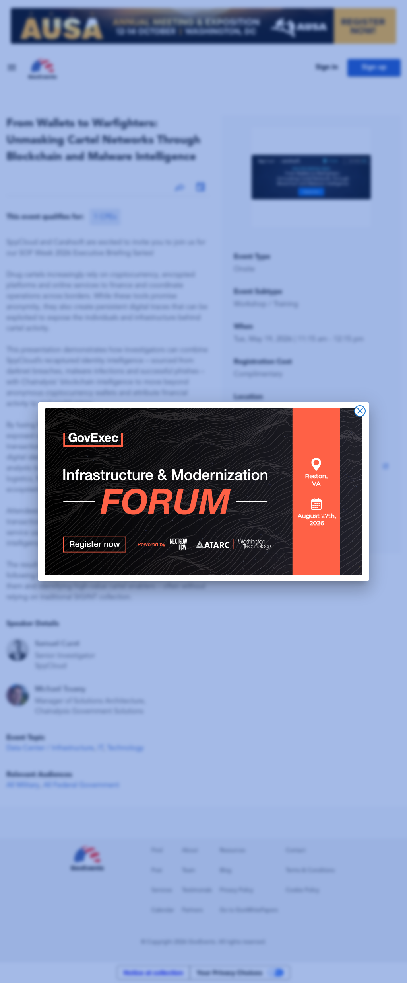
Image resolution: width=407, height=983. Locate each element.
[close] (360, 411)
